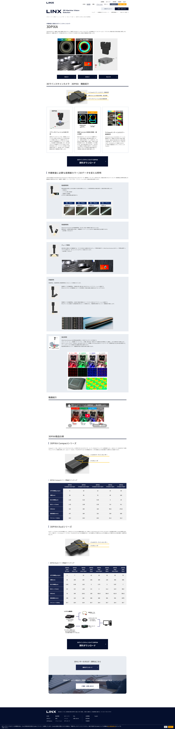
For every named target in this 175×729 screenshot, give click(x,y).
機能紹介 (66, 77)
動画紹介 (87, 77)
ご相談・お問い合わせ (121, 8)
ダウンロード (114, 4)
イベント (66, 718)
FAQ (74, 716)
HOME (47, 716)
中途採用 (87, 721)
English (96, 716)
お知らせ (48, 718)
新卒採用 (87, 718)
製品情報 (57, 716)
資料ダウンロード (108, 8)
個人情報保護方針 (112, 726)
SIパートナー (67, 716)
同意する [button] (170, 727)
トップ (93, 12)
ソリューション (58, 721)
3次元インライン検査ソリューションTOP (55, 16)
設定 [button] (166, 727)
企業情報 (87, 716)
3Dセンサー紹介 (70, 16)
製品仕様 (108, 77)
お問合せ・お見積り (122, 4)
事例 (56, 718)
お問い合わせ (76, 718)
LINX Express (49, 721)
